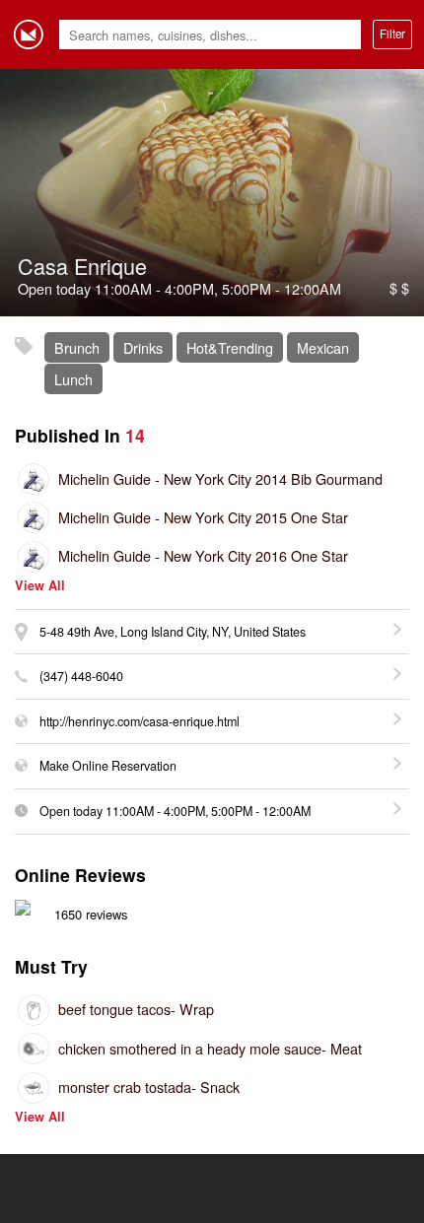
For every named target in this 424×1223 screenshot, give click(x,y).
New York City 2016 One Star (203, 555)
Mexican (323, 347)
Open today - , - (175, 811)
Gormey (28, 34)
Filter (392, 33)
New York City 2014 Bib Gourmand (220, 478)
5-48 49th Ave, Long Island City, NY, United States (172, 632)
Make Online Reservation (108, 766)
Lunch (73, 379)
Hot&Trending (229, 347)
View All (40, 585)
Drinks (143, 347)
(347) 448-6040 (81, 676)
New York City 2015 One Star (203, 517)
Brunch (77, 347)
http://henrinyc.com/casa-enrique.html (139, 721)
